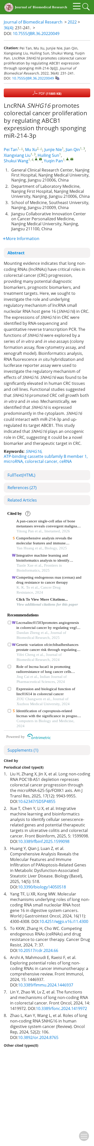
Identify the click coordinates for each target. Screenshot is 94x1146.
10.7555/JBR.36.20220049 (36, 33)
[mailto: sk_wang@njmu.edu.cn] (40, 159)
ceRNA (65, 461)
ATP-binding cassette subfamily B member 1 (45, 456)
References (22, 487)
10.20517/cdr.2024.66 (38, 950)
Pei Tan (11, 149)
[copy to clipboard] (57, 78)
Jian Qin (73, 149)
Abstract (16, 253)
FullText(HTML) (21, 475)
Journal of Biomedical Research (33, 22)
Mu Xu (31, 149)
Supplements (23, 750)
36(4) (8, 28)
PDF (49, 93)
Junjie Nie (53, 149)
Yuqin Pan (53, 161)
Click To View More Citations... (42, 599)
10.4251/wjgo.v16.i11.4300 (63, 921)
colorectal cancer (41, 461)
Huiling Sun (48, 155)
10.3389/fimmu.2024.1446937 (45, 985)
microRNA (13, 461)
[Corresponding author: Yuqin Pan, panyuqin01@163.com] (67, 159)
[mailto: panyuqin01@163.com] (71, 159)
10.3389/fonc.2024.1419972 (61, 1008)
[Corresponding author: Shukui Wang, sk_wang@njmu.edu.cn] (36, 159)
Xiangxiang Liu (17, 155)
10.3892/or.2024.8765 (38, 1037)
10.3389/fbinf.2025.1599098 (43, 841)
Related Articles (22, 500)
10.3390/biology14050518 (42, 887)
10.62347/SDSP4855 (36, 801)
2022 (72, 22)
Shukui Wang (16, 161)
